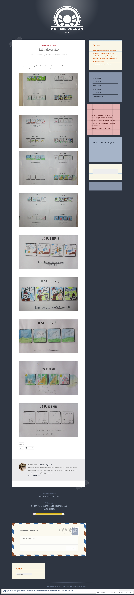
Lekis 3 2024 (97, 85)
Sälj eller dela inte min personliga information (74, 586)
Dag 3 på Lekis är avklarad (49, 494)
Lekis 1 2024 (97, 78)
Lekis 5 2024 (97, 93)
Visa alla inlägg (34, 476)
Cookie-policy (36, 591)
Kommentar (71, 548)
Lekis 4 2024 (97, 89)
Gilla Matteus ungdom (104, 142)
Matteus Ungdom (49, 45)
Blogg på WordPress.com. (54, 586)
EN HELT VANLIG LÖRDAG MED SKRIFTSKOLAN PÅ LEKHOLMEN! (49, 506)
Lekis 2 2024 (97, 81)
